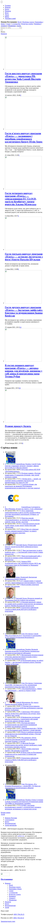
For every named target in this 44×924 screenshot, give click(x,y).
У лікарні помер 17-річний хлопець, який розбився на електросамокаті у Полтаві (23, 582)
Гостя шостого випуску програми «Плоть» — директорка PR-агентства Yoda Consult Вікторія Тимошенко (23, 77)
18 (21, 717)
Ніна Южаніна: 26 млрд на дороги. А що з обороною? (23, 508)
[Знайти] (21, 28)
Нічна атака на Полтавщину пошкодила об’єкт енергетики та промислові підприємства (23, 754)
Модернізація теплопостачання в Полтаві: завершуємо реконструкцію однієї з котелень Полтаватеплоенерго (24, 656)
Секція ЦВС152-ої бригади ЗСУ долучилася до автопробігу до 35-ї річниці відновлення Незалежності (23, 635)
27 (21, 550)
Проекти (8, 11)
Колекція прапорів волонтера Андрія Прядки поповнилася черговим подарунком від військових (22, 651)
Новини (8, 7)
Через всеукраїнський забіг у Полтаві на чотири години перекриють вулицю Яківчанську (23, 558)
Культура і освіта (27, 24)
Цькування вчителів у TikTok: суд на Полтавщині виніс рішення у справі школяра (23, 729)
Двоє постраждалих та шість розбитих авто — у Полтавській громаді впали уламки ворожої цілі (24, 552)
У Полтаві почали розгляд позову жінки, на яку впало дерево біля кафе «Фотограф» (22, 525)
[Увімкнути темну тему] (1, 2)
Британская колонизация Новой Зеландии (21, 578)
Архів (19, 26)
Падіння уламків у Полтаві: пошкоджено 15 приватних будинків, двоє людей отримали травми (23, 475)
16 (20, 388)
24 (21, 660)
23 (21, 581)
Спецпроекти (9, 820)
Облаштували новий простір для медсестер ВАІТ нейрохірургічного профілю (23, 546)
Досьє (7, 15)
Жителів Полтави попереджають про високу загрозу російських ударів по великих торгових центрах (23, 745)
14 (20, 327)
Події (19, 22)
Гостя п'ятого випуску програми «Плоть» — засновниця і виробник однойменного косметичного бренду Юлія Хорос (24, 137)
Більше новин (5, 812)
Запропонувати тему (8, 921)
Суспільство (16, 24)
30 (21, 752)
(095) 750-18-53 (18, 918)
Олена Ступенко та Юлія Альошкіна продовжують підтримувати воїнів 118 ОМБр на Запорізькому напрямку (24, 801)
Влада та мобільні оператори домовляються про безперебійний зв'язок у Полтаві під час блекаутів (23, 734)
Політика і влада (28, 22)
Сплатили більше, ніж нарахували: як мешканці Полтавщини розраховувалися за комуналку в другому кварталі (22, 486)
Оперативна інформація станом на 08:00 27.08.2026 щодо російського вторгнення (21, 760)
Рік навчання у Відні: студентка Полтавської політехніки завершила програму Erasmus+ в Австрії (21, 739)
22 (21, 602)
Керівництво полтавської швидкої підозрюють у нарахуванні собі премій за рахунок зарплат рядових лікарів (22, 719)
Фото (7, 13)
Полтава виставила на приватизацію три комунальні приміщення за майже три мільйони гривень (21, 724)
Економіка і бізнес (15, 889)
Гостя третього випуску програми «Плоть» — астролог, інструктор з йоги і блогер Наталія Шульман (24, 257)
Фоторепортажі (10, 823)
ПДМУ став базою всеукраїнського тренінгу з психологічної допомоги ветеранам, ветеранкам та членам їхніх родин (23, 807)
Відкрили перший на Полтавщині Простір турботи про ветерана (23, 599)
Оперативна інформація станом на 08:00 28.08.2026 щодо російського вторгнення (21, 609)
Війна (7, 16)
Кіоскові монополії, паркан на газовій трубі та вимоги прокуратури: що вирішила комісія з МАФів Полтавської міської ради (24, 604)
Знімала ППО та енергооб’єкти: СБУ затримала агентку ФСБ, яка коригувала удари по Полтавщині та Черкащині (23, 563)
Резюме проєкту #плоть (18, 426)
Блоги (7, 9)
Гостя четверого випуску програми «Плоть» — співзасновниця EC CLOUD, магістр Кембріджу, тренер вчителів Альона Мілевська (20, 199)
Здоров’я (4, 26)
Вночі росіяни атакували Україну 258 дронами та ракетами (22, 749)
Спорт (8, 24)
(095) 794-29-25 (19, 914)
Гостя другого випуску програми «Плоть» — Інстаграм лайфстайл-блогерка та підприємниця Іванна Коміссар (24, 311)
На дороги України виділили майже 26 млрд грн (21, 703)
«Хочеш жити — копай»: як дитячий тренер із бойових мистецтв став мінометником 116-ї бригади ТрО (23, 480)
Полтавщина (6, 879)
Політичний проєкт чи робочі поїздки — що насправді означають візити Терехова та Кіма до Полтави (24, 662)
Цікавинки (12, 26)
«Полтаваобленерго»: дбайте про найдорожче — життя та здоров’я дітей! (23, 689)
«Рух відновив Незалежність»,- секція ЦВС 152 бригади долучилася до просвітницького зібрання (22, 786)
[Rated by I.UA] (5, 875)
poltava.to (21, 836)
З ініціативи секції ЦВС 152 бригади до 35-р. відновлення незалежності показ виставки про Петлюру (23, 685)
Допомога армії (10, 18)
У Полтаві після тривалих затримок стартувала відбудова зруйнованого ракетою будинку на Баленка (24, 708)
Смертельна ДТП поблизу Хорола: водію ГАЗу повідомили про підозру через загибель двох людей (22, 713)
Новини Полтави (11, 818)
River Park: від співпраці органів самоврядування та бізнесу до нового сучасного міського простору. (21, 531)
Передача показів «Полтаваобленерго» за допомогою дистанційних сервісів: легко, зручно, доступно (22, 520)
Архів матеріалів (11, 825)
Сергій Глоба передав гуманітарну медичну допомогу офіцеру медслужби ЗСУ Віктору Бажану (23, 466)
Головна (8, 5)
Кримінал (37, 24)
